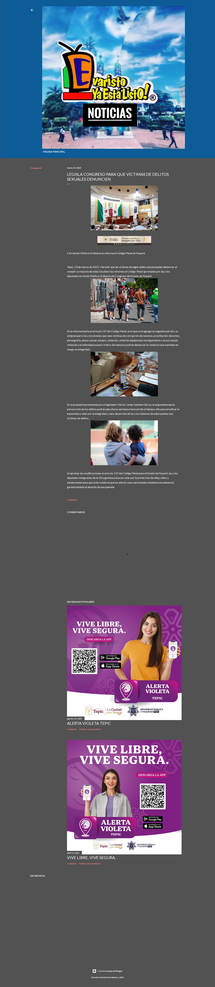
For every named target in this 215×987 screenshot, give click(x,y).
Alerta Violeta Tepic (89, 723)
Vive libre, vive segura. (91, 857)
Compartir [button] (36, 168)
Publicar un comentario (90, 729)
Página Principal (54, 151)
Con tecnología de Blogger (110, 971)
